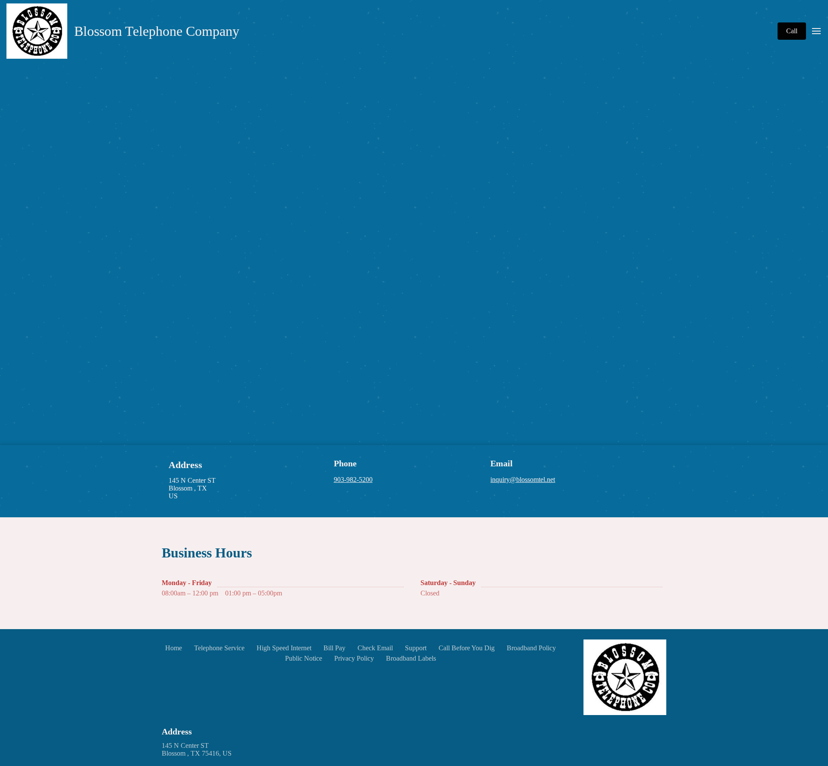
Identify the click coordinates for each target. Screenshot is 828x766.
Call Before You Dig (467, 648)
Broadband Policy (531, 648)
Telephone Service (219, 648)
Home (173, 648)
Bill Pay (334, 648)
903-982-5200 (353, 479)
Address (177, 731)
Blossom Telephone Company (156, 31)
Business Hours (207, 552)
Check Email (375, 648)
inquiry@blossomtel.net (522, 479)
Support (416, 648)
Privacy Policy (354, 658)
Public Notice (303, 658)
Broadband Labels (411, 658)
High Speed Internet (284, 648)
